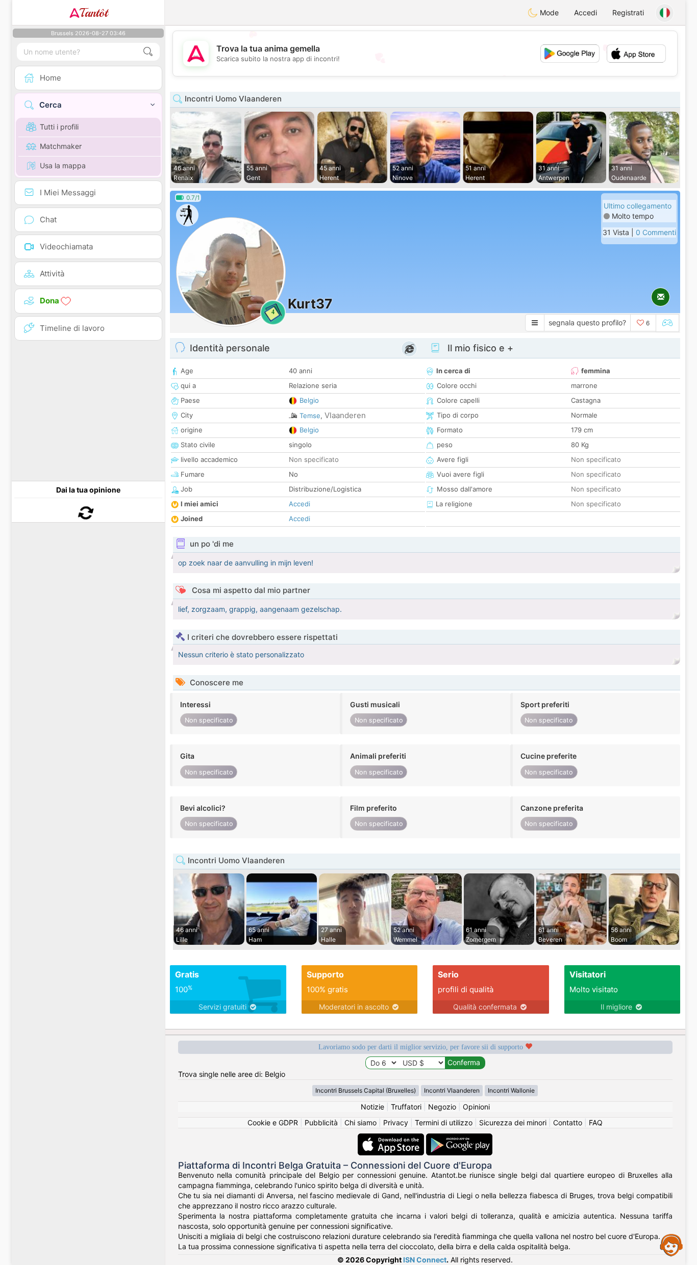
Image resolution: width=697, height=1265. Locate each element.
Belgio (309, 400)
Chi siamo (360, 1122)
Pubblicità (321, 1122)
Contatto (567, 1122)
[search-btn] (148, 52)
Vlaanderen (345, 415)
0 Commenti (656, 232)
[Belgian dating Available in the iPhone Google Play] (459, 1138)
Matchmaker (61, 146)
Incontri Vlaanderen (452, 1090)
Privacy (395, 1122)
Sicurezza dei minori (512, 1122)
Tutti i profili (59, 126)
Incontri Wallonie (511, 1090)
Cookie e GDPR (272, 1122)
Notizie (372, 1106)
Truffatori (406, 1106)
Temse (310, 415)
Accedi (585, 12)
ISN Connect (424, 1259)
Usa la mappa (63, 165)
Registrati (628, 12)
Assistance (671, 1244)
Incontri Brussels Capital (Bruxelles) (365, 1090)
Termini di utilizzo (443, 1122)
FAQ (596, 1122)
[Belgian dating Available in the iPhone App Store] (392, 1138)
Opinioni (476, 1106)
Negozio (442, 1106)
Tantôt (94, 12)
